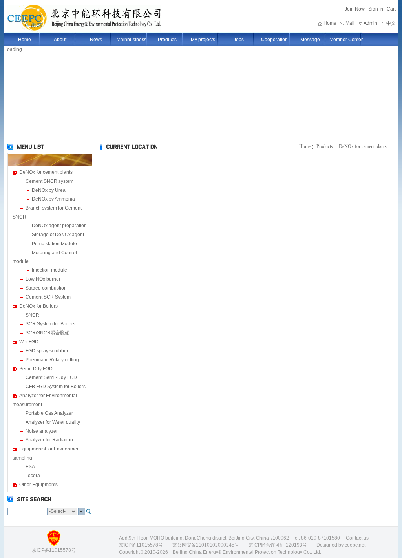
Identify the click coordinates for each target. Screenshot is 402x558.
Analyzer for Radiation (49, 440)
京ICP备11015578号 (141, 545)
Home (329, 23)
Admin (370, 23)
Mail (349, 23)
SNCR (32, 315)
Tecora (33, 475)
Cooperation (274, 39)
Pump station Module (54, 243)
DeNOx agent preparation (59, 225)
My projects (203, 39)
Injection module (49, 270)
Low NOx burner (43, 279)
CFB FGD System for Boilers (56, 386)
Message (310, 39)
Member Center (346, 39)
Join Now (355, 9)
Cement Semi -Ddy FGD (51, 377)
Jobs (239, 39)
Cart (391, 9)
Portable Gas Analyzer (49, 413)
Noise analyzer (42, 431)
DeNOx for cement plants (46, 172)
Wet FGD (28, 342)
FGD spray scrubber (47, 351)
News (96, 39)
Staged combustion (46, 288)
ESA (30, 466)
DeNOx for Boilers (38, 306)
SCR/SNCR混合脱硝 (47, 333)
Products (167, 39)
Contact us (357, 538)
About (60, 39)
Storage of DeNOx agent (58, 234)
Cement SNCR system (49, 181)
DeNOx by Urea (49, 190)
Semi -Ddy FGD (36, 369)
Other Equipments (38, 484)
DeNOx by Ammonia (53, 199)
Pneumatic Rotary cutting (52, 360)
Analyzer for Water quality (53, 422)
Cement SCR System (48, 297)
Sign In (375, 9)
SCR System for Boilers (50, 323)
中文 (391, 23)
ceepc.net (355, 545)
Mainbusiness (131, 39)
